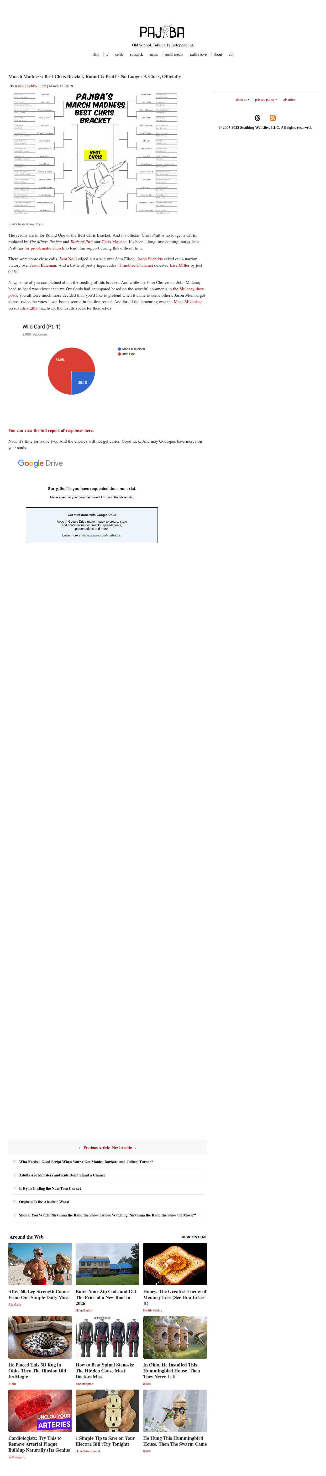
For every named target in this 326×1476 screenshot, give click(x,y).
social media (174, 54)
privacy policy (264, 99)
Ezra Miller (179, 265)
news (154, 54)
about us (241, 99)
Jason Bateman (43, 265)
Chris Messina (114, 241)
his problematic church (44, 248)
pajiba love (198, 54)
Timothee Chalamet (136, 265)
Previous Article (97, 1147)
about (218, 54)
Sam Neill (68, 258)
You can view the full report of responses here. (51, 430)
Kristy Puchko (26, 85)
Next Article (122, 1147)
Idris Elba (28, 308)
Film (42, 85)
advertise (289, 99)
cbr (231, 54)
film (96, 54)
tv (106, 54)
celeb (119, 54)
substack (136, 54)
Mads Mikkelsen (188, 301)
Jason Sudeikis (150, 258)
